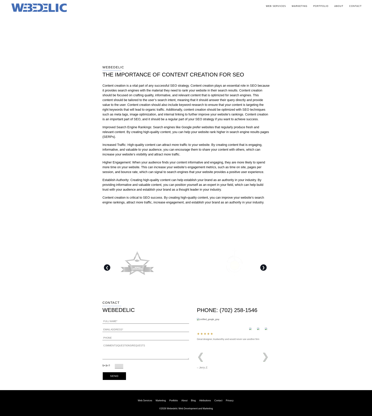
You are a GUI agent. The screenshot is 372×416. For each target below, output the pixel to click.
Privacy (230, 400)
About (338, 6)
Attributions (205, 400)
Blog (193, 400)
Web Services (276, 6)
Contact (355, 6)
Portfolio (321, 6)
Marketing (299, 6)
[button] (39, 8)
